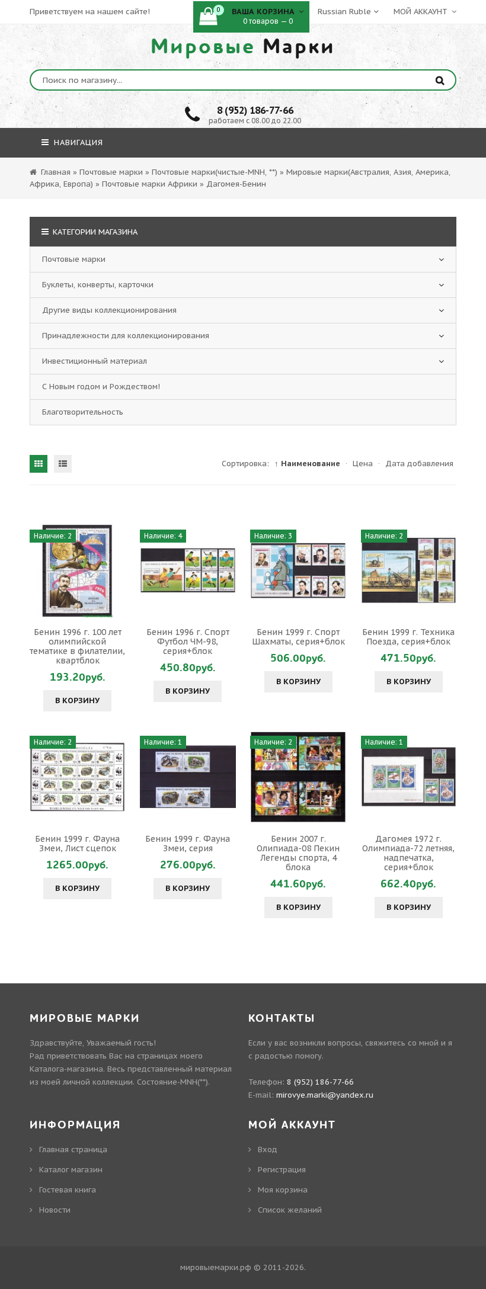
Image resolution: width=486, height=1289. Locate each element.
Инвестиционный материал (94, 361)
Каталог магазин (71, 1170)
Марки (243, 47)
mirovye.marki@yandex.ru (324, 1095)
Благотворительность (82, 412)
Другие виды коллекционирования (109, 310)
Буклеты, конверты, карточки (98, 285)
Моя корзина (283, 1190)
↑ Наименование (307, 463)
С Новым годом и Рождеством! (101, 386)
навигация (77, 142)
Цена (363, 463)
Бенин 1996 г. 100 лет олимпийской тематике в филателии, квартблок (77, 646)
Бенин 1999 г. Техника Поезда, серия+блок (408, 637)
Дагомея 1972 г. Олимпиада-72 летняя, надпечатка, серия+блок (408, 853)
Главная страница (73, 1149)
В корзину (77, 700)
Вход (267, 1149)
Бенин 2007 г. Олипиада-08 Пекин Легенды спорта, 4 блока (298, 853)
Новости (55, 1210)
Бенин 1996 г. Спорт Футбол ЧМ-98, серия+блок (187, 641)
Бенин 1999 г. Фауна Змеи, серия (187, 843)
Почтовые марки (73, 259)
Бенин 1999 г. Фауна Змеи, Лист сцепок (77, 843)
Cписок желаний (290, 1210)
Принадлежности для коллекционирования (125, 336)
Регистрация (282, 1170)
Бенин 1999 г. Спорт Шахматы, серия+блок (298, 637)
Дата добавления (419, 463)
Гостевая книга (67, 1190)
